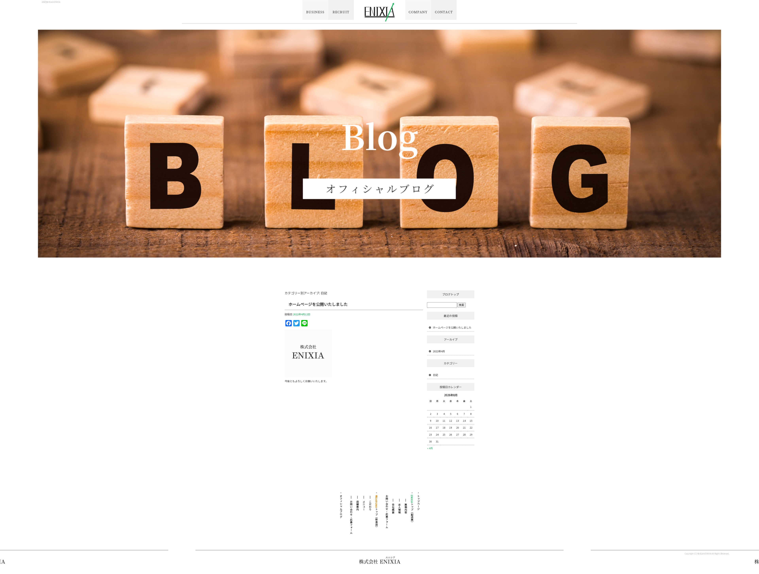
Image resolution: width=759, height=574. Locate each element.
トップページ (418, 502)
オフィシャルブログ (341, 506)
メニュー (363, 505)
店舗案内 (357, 505)
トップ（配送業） (412, 509)
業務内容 (315, 12)
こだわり (370, 505)
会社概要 (418, 12)
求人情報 (341, 12)
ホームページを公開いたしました (318, 304)
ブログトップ (450, 294)
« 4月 (430, 448)
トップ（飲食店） (376, 512)
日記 (435, 375)
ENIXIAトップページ (379, 12)
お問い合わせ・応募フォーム (444, 12)
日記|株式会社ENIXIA (51, 1)
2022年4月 (439, 351)
